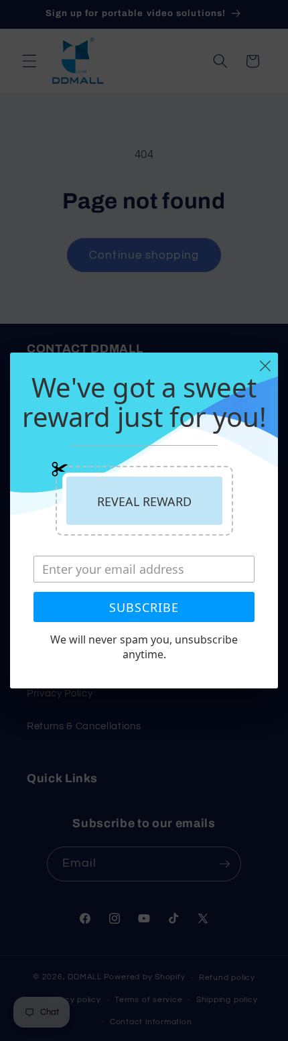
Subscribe (144, 607)
